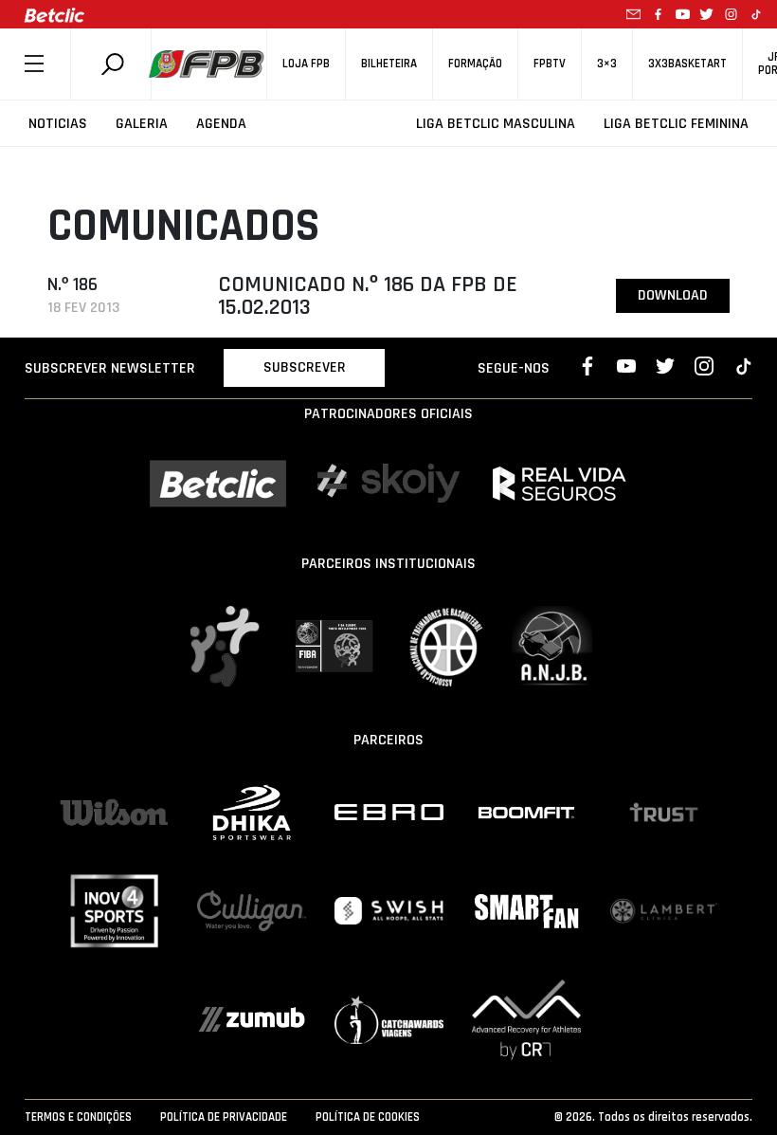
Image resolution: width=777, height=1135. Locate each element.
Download (673, 295)
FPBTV (549, 64)
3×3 (607, 64)
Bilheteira (389, 64)
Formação (475, 64)
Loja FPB (306, 64)
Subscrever (304, 367)
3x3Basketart (687, 64)
